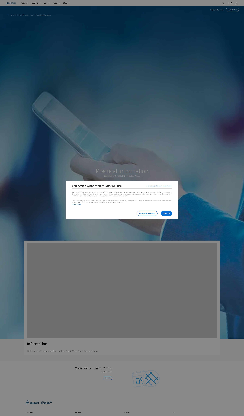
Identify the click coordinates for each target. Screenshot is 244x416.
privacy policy (76, 204)
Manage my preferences (147, 213)
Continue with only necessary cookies (160, 186)
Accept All (166, 213)
